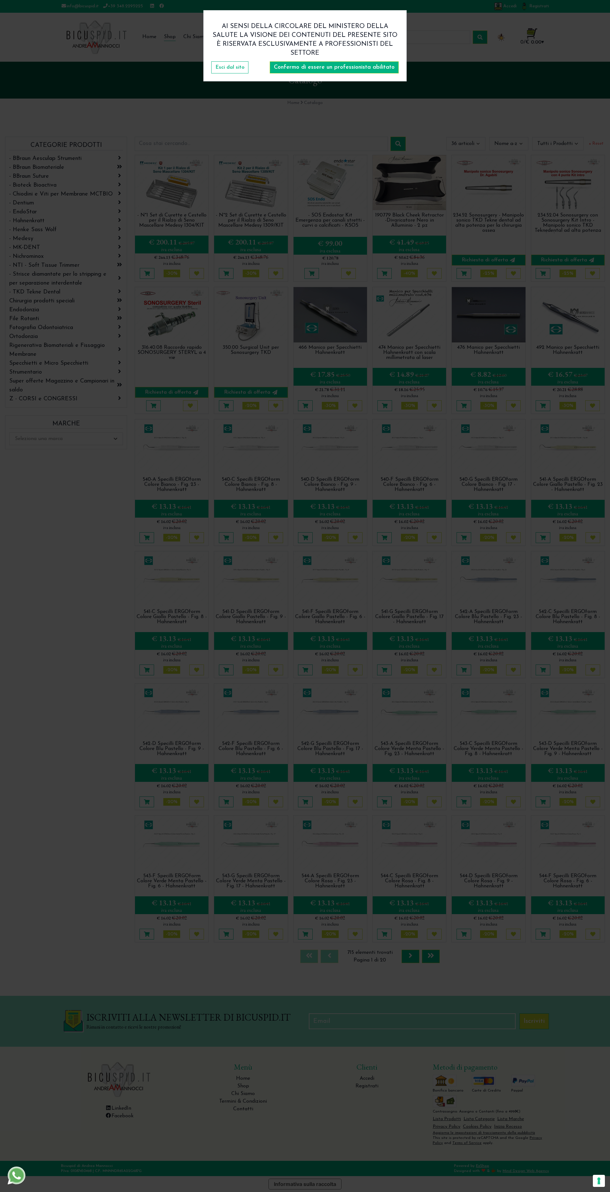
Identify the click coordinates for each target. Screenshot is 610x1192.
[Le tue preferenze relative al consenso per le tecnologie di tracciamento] (599, 1181)
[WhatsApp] (16, 1175)
